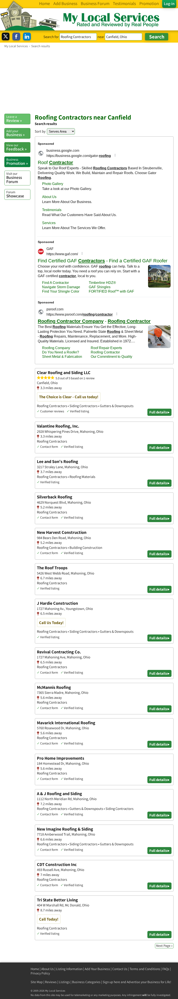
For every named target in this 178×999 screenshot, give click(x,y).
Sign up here (111, 982)
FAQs (165, 969)
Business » (15, 133)
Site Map (37, 982)
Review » (14, 118)
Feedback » (16, 147)
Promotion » (17, 161)
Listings (64, 982)
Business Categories (86, 982)
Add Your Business (97, 969)
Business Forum (14, 177)
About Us (47, 969)
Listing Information (69, 969)
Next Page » (164, 945)
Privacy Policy (40, 973)
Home (35, 969)
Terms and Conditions (145, 969)
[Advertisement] (89, 80)
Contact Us (119, 969)
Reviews (51, 982)
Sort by (40, 131)
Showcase (15, 194)
